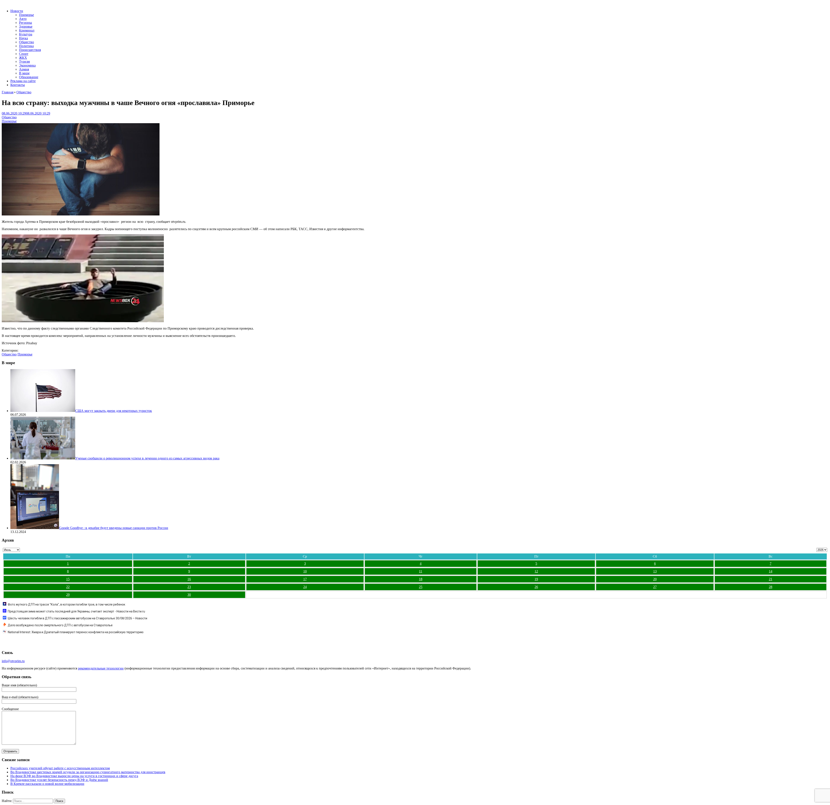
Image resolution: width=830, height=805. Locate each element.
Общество (26, 42)
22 (68, 587)
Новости (16, 11)
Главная (7, 92)
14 (770, 571)
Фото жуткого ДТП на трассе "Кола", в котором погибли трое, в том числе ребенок (66, 604)
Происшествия (30, 50)
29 (68, 594)
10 (305, 571)
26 (536, 587)
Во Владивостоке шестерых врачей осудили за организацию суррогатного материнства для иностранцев (87, 772)
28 (770, 587)
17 (305, 579)
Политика (26, 46)
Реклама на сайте (23, 81)
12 (536, 571)
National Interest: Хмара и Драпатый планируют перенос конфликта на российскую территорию (76, 632)
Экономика (27, 65)
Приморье (26, 15)
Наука (23, 38)
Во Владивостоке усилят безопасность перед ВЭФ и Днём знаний (59, 780)
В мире (24, 73)
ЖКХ (23, 57)
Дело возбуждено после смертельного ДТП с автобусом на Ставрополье (60, 625)
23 (189, 587)
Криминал (26, 30)
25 (420, 587)
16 (189, 579)
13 (655, 571)
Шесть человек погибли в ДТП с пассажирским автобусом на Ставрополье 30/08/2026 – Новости (77, 618)
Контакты (17, 85)
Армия (24, 69)
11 (420, 571)
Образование (28, 77)
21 (770, 579)
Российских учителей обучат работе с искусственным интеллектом (60, 768)
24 (305, 587)
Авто (23, 19)
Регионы (25, 22)
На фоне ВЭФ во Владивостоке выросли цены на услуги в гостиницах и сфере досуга (74, 776)
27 (655, 587)
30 (189, 594)
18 (420, 579)
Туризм (24, 61)
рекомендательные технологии (101, 668)
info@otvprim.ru (13, 661)
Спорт (23, 54)
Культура (25, 34)
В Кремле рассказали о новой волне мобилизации (47, 784)
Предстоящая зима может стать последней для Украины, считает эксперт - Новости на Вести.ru (76, 611)
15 (68, 579)
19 (536, 579)
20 (655, 579)
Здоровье (25, 26)
